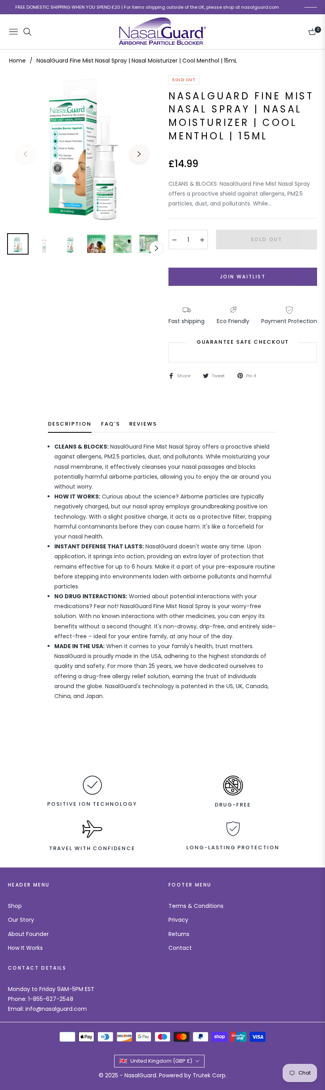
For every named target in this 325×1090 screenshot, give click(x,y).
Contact (180, 948)
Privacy (178, 920)
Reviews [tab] (143, 424)
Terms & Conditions (196, 906)
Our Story (21, 920)
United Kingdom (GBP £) (161, 1061)
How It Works (25, 948)
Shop (15, 906)
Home (17, 61)
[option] (82, 149)
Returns (178, 934)
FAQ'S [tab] (110, 424)
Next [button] (139, 154)
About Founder (28, 934)
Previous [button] (25, 154)
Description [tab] (69, 424)
